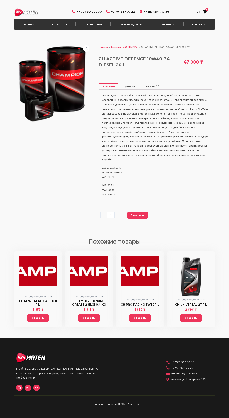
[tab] (108, 86)
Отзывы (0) (152, 86)
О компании (93, 24)
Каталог (58, 24)
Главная (29, 24)
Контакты (199, 24)
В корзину (137, 215)
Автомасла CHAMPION (124, 47)
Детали (130, 86)
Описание (108, 86)
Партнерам (167, 24)
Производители (130, 24)
